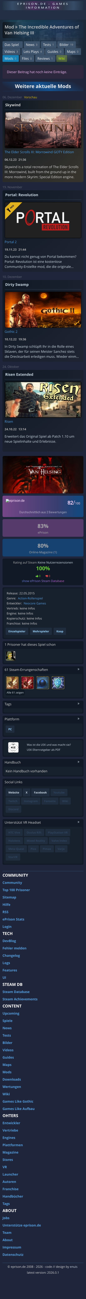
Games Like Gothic (18, 1101)
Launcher (10, 1174)
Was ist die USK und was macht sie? (49, 745)
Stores (8, 1159)
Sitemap (9, 897)
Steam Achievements (20, 999)
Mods (10, 58)
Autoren (9, 1181)
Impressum (12, 1247)
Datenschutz (13, 1254)
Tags (6, 1203)
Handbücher (13, 1196)
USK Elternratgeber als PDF (43, 750)
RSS (5, 912)
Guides (54, 51)
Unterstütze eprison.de (22, 1225)
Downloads (12, 1079)
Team (7, 1232)
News (31, 44)
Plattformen (13, 1145)
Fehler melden (15, 948)
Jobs (6, 1218)
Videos (11, 51)
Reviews (45, 58)
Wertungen (12, 1086)
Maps (72, 51)
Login (7, 926)
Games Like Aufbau (19, 1108)
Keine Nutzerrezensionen (55, 563)
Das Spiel (12, 44)
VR (5, 1167)
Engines (9, 1137)
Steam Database (16, 991)
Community (12, 882)
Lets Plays (33, 51)
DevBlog (9, 941)
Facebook (40, 792)
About (8, 1240)
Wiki (61, 58)
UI (4, 977)
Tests (48, 44)
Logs (6, 963)
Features (10, 970)
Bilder (66, 44)
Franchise (11, 1189)
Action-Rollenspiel (30, 598)
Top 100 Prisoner (16, 890)
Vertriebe (10, 1130)
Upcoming (11, 1013)
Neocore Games (35, 603)
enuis (73, 1267)
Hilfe (6, 904)
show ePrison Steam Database (43, 581)
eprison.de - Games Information (43, 5)
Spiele (8, 1020)
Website (13, 792)
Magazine (10, 1152)
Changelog (11, 955)
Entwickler (11, 1123)
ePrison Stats (13, 919)
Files (27, 58)
